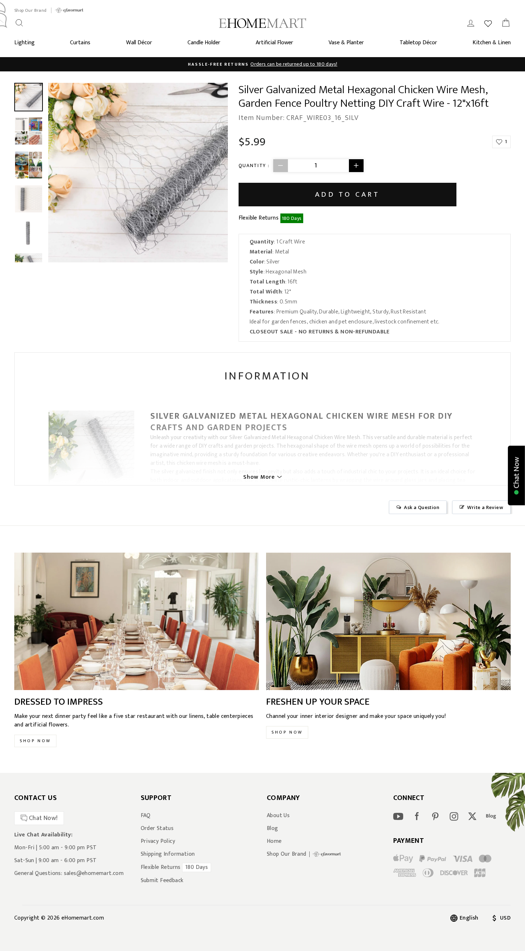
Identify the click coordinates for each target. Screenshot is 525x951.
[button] (516, 475)
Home (274, 841)
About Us (278, 815)
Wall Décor (139, 42)
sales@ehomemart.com (94, 873)
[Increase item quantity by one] (356, 165)
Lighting (24, 42)
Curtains (80, 42)
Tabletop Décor (418, 42)
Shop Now (35, 740)
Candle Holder (204, 42)
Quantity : (254, 165)
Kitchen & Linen (491, 42)
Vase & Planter (346, 42)
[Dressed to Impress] (136, 621)
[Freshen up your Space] (388, 621)
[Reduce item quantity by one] (280, 165)
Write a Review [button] (485, 507)
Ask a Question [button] (421, 507)
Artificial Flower (274, 42)
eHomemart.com (82, 918)
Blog (272, 828)
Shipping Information (168, 854)
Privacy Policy (158, 841)
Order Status (157, 828)
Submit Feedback (162, 880)
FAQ (146, 815)
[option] (262, 64)
